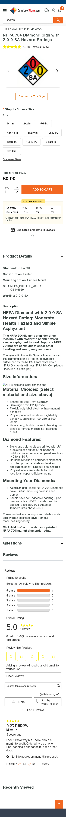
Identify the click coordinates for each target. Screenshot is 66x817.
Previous (8, 71)
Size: (6, 115)
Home (6, 28)
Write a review (41, 46)
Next (57, 71)
